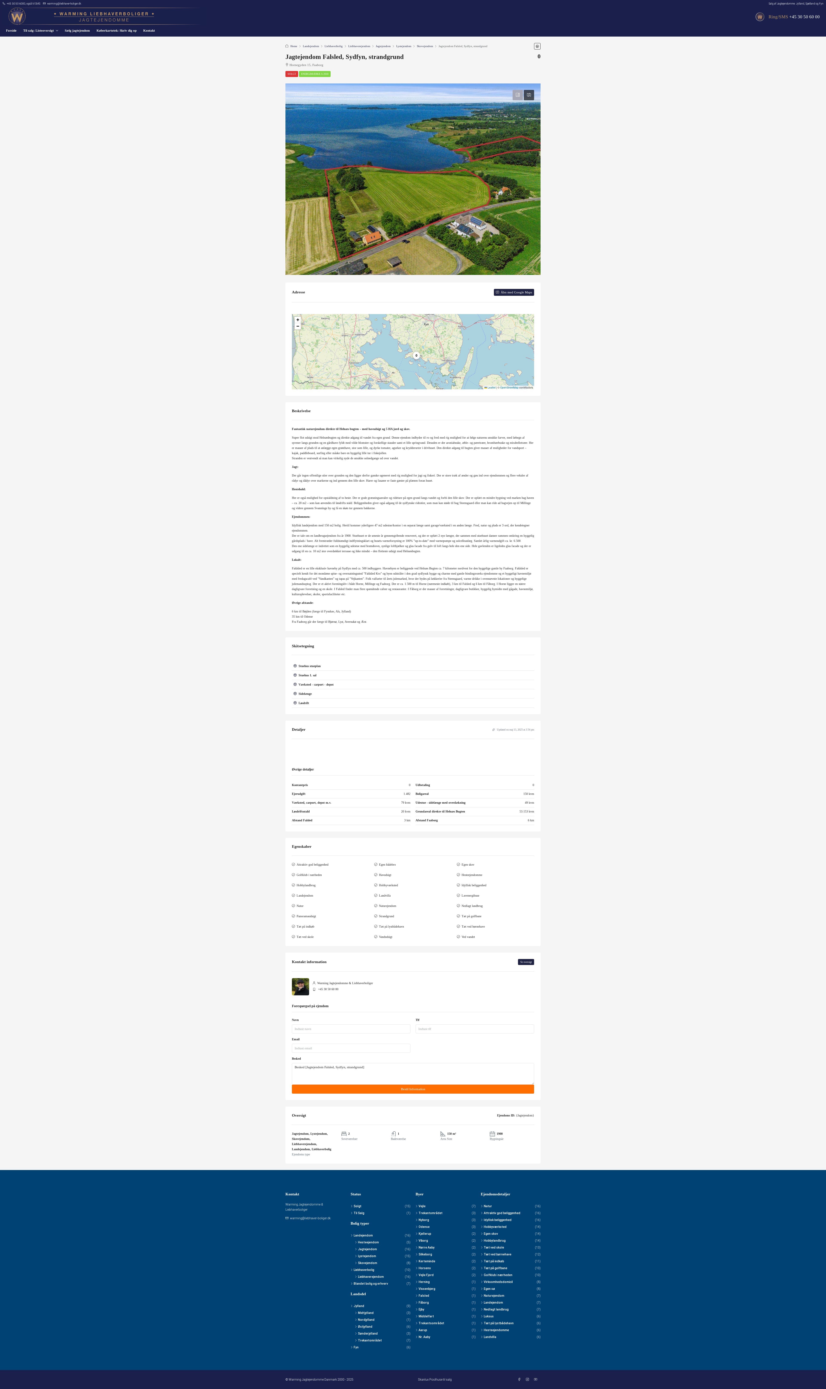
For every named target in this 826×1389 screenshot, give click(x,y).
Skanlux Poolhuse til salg (435, 1379)
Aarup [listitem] (423, 1330)
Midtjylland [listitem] (366, 1313)
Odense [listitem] (424, 1227)
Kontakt (149, 30)
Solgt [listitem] (357, 1206)
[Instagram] (528, 1379)
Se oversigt (526, 962)
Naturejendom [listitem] (494, 1295)
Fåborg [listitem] (424, 1302)
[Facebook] (520, 1379)
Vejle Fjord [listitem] (426, 1275)
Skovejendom (425, 46)
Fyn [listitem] (356, 1347)
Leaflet (491, 387)
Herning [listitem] (424, 1282)
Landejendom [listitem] (363, 1235)
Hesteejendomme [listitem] (496, 1330)
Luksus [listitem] (489, 1316)
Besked (296, 1058)
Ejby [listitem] (421, 1309)
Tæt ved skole (305, 937)
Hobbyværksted (388, 885)
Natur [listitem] (488, 1206)
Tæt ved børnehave (473, 926)
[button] (537, 46)
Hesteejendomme (472, 875)
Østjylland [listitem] (365, 1326)
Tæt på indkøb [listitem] (494, 1261)
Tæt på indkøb (305, 926)
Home (293, 46)
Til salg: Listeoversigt (38, 30)
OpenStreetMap (509, 387)
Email (296, 1039)
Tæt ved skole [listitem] (494, 1247)
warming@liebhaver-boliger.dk (310, 1218)
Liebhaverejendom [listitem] (371, 1276)
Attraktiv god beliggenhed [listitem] (502, 1213)
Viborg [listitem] (423, 1240)
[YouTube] (536, 1379)
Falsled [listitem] (424, 1295)
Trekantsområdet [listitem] (431, 1323)
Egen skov (468, 864)
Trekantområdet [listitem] (370, 1340)
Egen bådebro (387, 864)
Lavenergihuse (470, 895)
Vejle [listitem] (422, 1206)
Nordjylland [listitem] (366, 1319)
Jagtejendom (383, 46)
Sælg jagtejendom (77, 30)
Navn (295, 1020)
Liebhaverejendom (359, 46)
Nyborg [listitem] (424, 1220)
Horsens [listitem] (425, 1268)
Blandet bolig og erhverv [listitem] (371, 1283)
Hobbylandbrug (306, 885)
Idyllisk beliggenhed (474, 885)
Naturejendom (387, 906)
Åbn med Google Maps (516, 292)
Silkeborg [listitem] (425, 1254)
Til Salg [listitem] (359, 1213)
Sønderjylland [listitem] (368, 1333)
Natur (300, 906)
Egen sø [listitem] (489, 1288)
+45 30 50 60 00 (804, 16)
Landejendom (311, 46)
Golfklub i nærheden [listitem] (498, 1275)
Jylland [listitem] (359, 1306)
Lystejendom (403, 46)
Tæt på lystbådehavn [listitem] (499, 1323)
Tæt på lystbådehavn (391, 926)
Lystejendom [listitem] (367, 1256)
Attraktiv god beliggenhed (312, 864)
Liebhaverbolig (334, 46)
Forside (11, 30)
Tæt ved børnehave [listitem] (497, 1254)
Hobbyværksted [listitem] (495, 1227)
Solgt (292, 74)
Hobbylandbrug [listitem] (494, 1240)
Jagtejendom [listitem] (367, 1249)
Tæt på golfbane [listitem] (495, 1268)
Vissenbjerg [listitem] (427, 1288)
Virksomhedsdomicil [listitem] (498, 1282)
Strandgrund (386, 916)
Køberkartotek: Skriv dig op (117, 30)
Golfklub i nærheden (309, 875)
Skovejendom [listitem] (367, 1263)
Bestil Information (413, 1089)
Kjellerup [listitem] (425, 1233)
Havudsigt (385, 875)
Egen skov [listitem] (491, 1233)
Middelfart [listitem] (426, 1316)
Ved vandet (468, 937)
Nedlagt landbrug (472, 906)
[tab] (518, 95)
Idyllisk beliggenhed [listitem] (498, 1220)
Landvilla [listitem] (490, 1337)
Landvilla (385, 895)
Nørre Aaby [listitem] (427, 1247)
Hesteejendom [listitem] (368, 1242)
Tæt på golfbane (471, 916)
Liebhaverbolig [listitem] (364, 1270)
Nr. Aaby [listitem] (424, 1337)
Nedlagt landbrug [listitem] (496, 1309)
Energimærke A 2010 (314, 74)
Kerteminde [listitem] (427, 1261)
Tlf (417, 1020)
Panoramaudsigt (306, 916)
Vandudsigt (385, 937)
